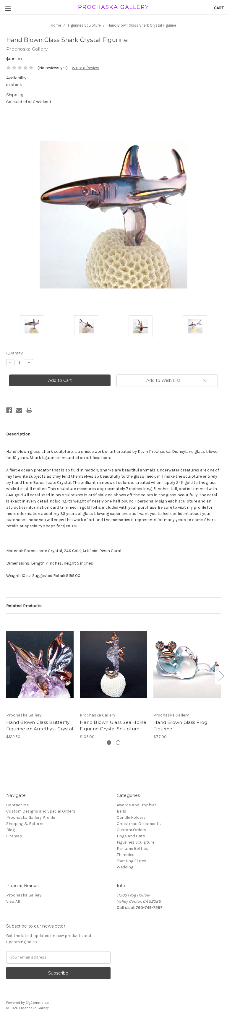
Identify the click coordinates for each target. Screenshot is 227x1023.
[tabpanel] (40, 680)
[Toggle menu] (8, 8)
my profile (196, 507)
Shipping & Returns (25, 823)
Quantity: (15, 353)
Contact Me (17, 805)
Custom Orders (131, 829)
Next (221, 676)
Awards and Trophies (137, 805)
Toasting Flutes (131, 860)
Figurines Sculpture (135, 842)
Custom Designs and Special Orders (40, 811)
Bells (121, 811)
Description (18, 434)
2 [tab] (118, 742)
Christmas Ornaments (139, 823)
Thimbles (125, 854)
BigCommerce (37, 1003)
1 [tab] (109, 742)
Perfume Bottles (132, 848)
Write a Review (85, 67)
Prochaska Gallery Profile (30, 817)
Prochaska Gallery (24, 895)
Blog (10, 829)
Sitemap (14, 836)
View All (13, 901)
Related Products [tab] (24, 605)
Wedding (125, 867)
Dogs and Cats (131, 836)
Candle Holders (131, 817)
